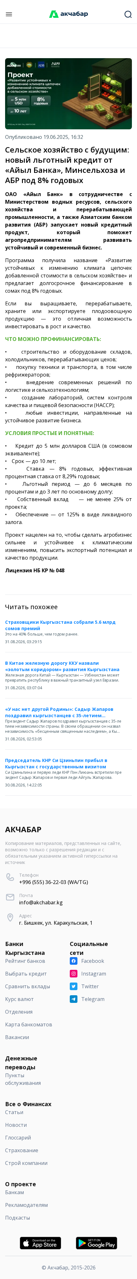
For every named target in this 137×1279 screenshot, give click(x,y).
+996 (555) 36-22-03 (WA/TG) (53, 882)
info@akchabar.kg (41, 902)
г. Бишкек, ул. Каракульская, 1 (56, 922)
